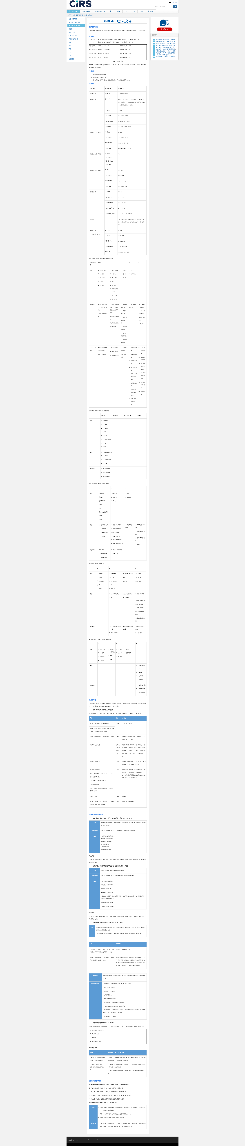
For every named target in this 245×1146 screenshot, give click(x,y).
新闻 (70, 45)
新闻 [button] (118, 11)
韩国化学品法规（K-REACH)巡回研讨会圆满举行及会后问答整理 (175, 43)
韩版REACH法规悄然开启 (163, 55)
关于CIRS (71, 59)
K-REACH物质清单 (74, 22)
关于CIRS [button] (150, 11)
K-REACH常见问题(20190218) (165, 47)
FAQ (70, 49)
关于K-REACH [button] (73, 11)
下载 (70, 55)
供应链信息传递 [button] (100, 11)
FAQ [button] (126, 11)
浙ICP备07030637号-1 (73, 1140)
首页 (69, 15)
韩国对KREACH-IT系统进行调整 (165, 53)
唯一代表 (72, 32)
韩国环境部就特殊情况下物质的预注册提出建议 (170, 39)
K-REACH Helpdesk (82, 4)
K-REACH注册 (73, 35)
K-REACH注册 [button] (86, 11)
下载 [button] (141, 11)
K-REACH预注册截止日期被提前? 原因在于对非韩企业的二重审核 (175, 45)
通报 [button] (111, 11)
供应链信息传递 (73, 39)
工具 (133, 11)
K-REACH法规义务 (87, 15)
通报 (70, 42)
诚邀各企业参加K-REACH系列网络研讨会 (168, 49)
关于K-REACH (76, 15)
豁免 (70, 29)
